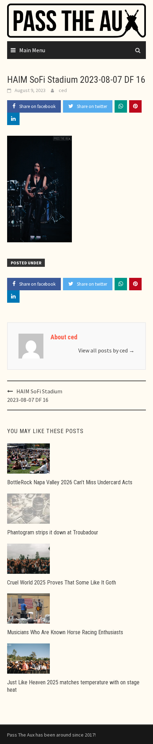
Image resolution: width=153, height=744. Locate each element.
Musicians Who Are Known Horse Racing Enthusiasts (65, 632)
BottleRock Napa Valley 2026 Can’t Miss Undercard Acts (69, 482)
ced (63, 90)
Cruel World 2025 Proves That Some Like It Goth (61, 582)
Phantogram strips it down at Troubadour (52, 532)
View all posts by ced (106, 350)
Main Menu (32, 50)
